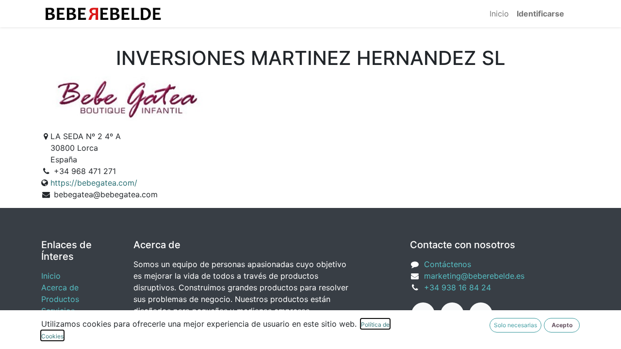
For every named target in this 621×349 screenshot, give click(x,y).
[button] (562, 325)
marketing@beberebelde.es (474, 276)
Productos (60, 299)
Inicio (51, 276)
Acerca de (60, 287)
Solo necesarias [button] (515, 325)
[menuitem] (499, 13)
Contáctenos (447, 264)
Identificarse (540, 13)
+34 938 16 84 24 (457, 287)
